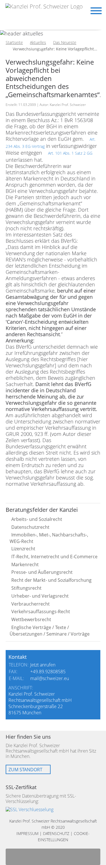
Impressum (27, 833)
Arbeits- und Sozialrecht (36, 519)
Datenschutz (56, 833)
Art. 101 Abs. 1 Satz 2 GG (70, 153)
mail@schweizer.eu (49, 678)
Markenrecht (25, 564)
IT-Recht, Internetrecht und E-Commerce (54, 556)
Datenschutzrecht (30, 527)
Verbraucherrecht (30, 604)
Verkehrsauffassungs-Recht (40, 611)
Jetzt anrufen (42, 665)
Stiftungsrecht (26, 588)
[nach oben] (53, 857)
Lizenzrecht (23, 549)
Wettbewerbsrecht (31, 619)
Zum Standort (25, 769)
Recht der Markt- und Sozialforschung (51, 580)
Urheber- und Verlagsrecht (40, 596)
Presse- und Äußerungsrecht (42, 572)
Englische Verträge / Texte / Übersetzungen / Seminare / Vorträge (50, 630)
